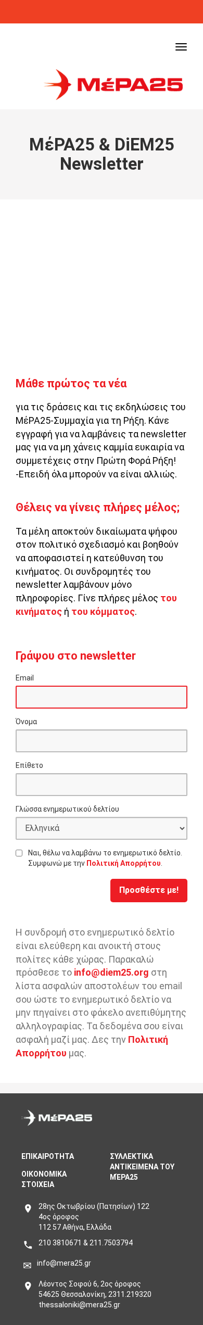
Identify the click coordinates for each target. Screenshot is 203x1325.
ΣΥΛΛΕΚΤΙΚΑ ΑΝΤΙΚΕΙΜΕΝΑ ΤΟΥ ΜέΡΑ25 (142, 1166)
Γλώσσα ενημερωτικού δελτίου (67, 809)
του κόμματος (103, 611)
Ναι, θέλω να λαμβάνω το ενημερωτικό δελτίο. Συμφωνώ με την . (105, 858)
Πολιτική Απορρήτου (123, 863)
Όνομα (26, 721)
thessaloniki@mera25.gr (79, 1305)
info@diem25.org (111, 972)
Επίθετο (29, 765)
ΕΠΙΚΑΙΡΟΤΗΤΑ (47, 1156)
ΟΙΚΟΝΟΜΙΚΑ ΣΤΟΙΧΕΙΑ (44, 1179)
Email (25, 678)
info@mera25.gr (64, 1263)
